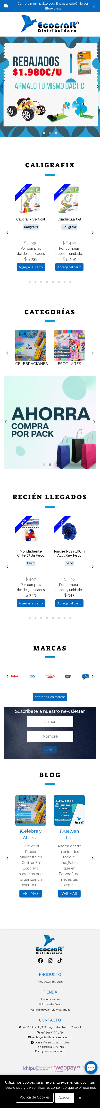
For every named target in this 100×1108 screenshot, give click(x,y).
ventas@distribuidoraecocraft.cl (51, 1037)
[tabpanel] (30, 229)
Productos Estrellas (50, 981)
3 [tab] (41, 282)
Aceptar (64, 1097)
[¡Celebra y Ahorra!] (30, 810)
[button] (44, 132)
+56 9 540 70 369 (51, 1032)
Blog (50, 775)
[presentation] (2, 87)
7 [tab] (64, 282)
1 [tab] (30, 282)
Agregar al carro (31, 267)
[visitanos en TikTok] (60, 960)
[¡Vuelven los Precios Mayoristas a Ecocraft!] (69, 810)
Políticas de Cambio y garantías (50, 1009)
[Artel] (33, 676)
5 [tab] (53, 282)
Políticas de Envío (50, 1004)
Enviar (50, 750)
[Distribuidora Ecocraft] (50, 24)
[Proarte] (51, 676)
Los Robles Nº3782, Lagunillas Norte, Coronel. (51, 1027)
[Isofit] (86, 676)
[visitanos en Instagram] (50, 960)
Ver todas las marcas (50, 697)
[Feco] (15, 676)
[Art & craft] (68, 676)
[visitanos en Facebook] (40, 960)
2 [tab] (35, 282)
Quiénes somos (50, 999)
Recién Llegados (50, 497)
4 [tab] (47, 282)
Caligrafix (50, 165)
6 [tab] (59, 282)
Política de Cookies (35, 1097)
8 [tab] (70, 282)
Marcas (50, 648)
